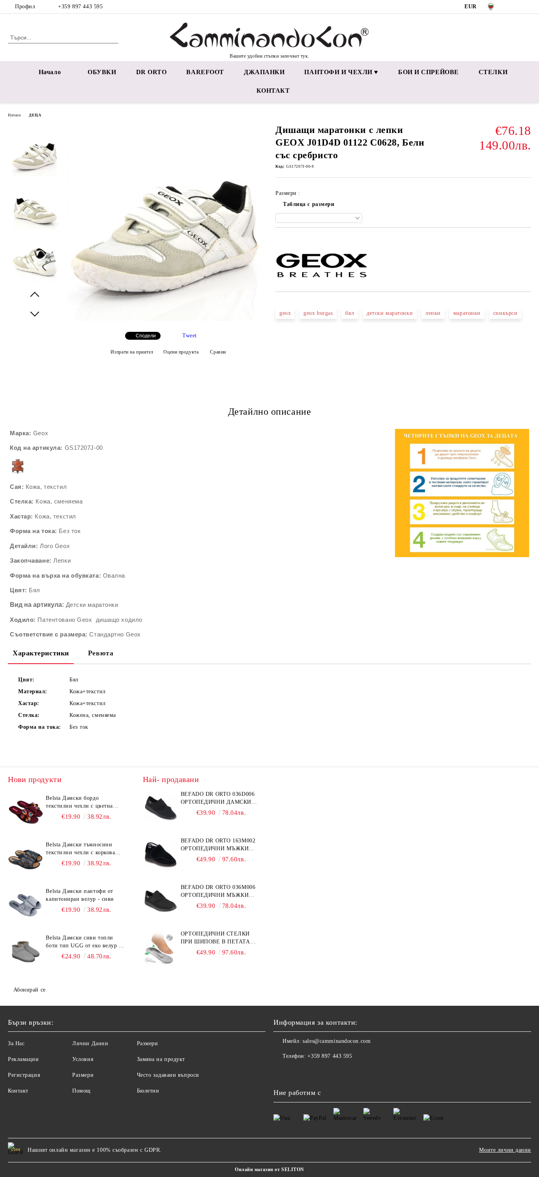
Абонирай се (29, 990)
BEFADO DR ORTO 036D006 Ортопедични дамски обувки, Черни (218, 798)
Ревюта (100, 653)
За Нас (16, 1043)
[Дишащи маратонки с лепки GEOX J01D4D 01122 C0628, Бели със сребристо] (165, 319)
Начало (50, 72)
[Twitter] (526, 6)
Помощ (81, 1091)
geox (285, 313)
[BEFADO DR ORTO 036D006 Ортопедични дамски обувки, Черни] (160, 808)
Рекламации (23, 1059)
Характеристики (41, 653)
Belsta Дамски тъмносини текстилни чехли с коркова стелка (80, 849)
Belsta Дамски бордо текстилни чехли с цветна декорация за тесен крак (79, 802)
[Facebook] (515, 6)
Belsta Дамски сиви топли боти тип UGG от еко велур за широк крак (85, 942)
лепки (433, 313)
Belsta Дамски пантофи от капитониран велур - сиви (80, 895)
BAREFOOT (205, 72)
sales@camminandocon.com (337, 1041)
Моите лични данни (505, 1150)
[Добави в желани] (290, 241)
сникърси (505, 313)
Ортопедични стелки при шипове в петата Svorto (215, 938)
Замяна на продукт (161, 1059)
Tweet (189, 336)
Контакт (18, 1091)
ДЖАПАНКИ (264, 72)
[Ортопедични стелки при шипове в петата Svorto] (160, 948)
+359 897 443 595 (80, 6)
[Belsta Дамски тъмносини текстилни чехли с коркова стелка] (25, 858)
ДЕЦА (35, 115)
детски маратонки (390, 313)
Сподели (146, 336)
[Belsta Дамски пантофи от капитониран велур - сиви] (25, 905)
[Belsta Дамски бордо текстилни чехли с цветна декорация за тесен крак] (25, 812)
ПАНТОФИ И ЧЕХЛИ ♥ (341, 72)
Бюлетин (148, 1091)
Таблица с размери (309, 204)
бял (349, 313)
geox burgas (318, 313)
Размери (83, 1075)
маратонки (467, 313)
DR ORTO (151, 72)
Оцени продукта (180, 352)
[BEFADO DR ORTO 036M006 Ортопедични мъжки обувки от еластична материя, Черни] (160, 901)
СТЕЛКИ (493, 72)
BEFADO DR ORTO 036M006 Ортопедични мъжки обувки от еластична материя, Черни (218, 891)
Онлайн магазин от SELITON (269, 1169)
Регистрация (24, 1075)
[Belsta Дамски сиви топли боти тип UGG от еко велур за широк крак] (25, 951)
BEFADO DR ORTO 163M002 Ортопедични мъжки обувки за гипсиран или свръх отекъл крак (220, 845)
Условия (82, 1059)
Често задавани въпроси (168, 1075)
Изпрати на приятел (131, 352)
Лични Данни (90, 1043)
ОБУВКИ (102, 72)
